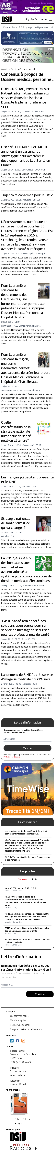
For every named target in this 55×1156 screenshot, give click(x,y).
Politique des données (12, 757)
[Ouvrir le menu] (50, 19)
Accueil (4, 69)
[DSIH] (27, 1136)
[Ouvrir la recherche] (28, 19)
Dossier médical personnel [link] (23, 69)
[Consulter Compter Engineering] (27, 7)
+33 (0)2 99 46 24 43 (20, 1062)
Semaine (22, 879)
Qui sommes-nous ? (19, 1016)
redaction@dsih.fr (18, 1084)
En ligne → (20, 1123)
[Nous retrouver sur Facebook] (17, 1040)
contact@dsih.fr (17, 1075)
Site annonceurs (18, 1071)
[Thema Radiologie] (27, 1146)
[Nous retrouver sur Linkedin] (12, 1040)
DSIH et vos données (20, 1025)
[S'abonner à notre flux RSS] (23, 1040)
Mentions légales (18, 1020)
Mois (34, 879)
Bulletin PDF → (22, 1119)
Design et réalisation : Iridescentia (26, 1029)
